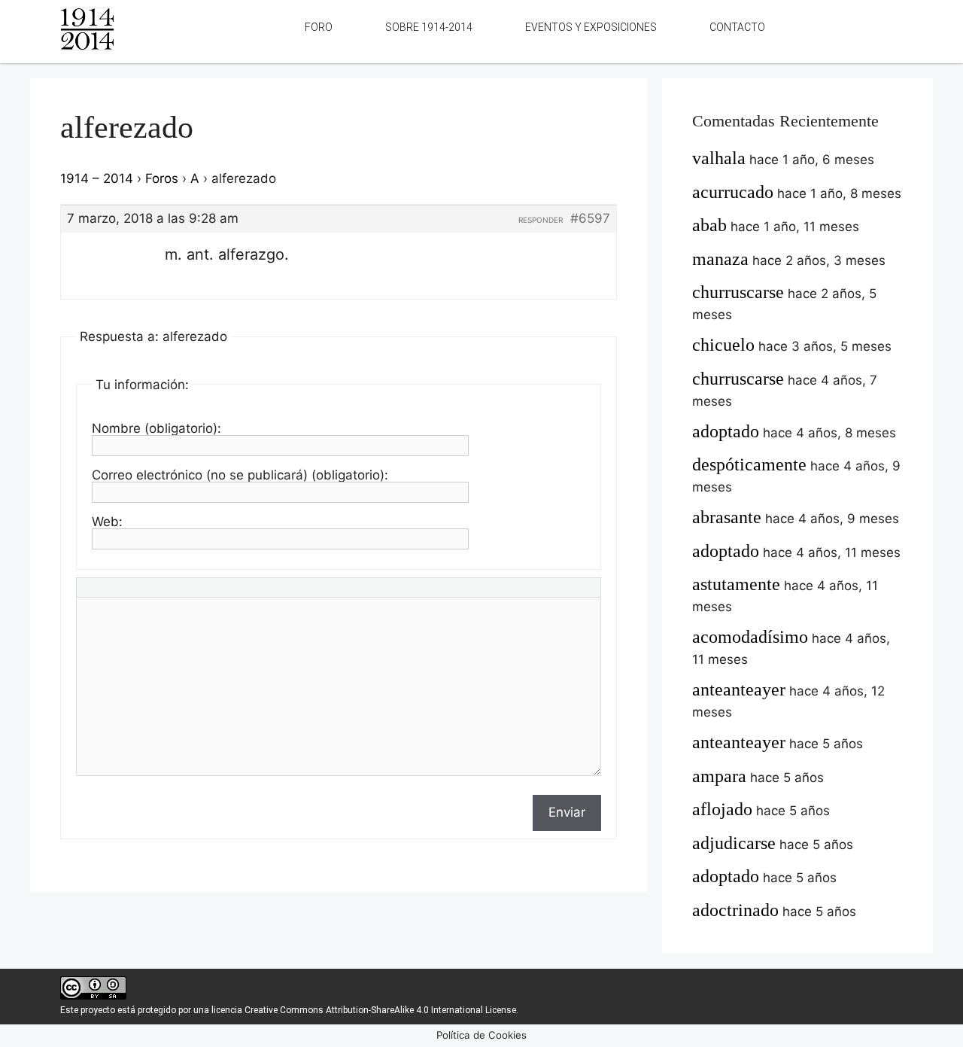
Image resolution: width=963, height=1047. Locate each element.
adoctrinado (735, 910)
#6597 (590, 218)
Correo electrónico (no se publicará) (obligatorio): (240, 475)
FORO (319, 27)
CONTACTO (737, 27)
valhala (719, 158)
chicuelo (723, 345)
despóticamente (749, 464)
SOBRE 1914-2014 (428, 27)
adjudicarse (734, 843)
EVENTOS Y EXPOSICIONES (591, 27)
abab (709, 225)
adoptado (725, 431)
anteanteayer (738, 689)
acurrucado (732, 192)
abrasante (726, 517)
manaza (720, 259)
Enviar (566, 812)
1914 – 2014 (96, 178)
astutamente (736, 584)
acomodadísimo (750, 637)
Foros (161, 178)
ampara (719, 776)
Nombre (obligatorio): (156, 428)
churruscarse (738, 292)
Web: (107, 521)
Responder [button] (540, 219)
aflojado (722, 809)
